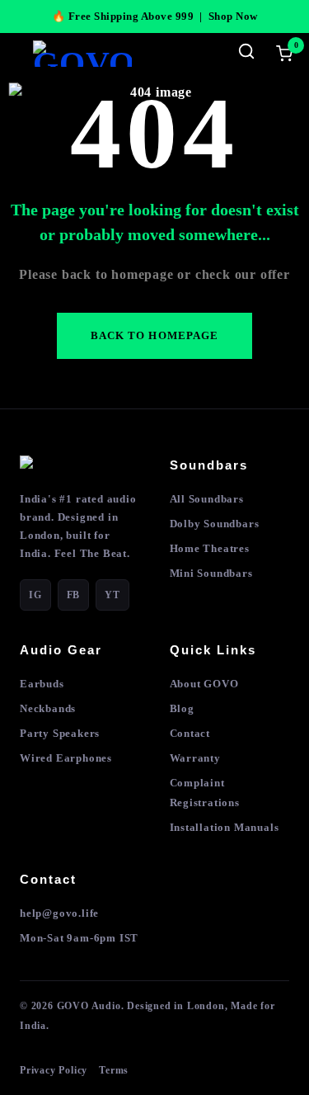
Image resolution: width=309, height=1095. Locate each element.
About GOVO (204, 683)
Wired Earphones (66, 758)
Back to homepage (154, 335)
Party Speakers (60, 733)
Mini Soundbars (211, 573)
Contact (190, 733)
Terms (114, 1070)
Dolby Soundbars (215, 523)
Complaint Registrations (205, 792)
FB (74, 595)
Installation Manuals (224, 827)
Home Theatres (210, 548)
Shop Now (233, 16)
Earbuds (42, 683)
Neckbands (48, 708)
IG (35, 595)
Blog (182, 708)
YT (112, 595)
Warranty (195, 758)
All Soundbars (207, 499)
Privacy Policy (53, 1070)
